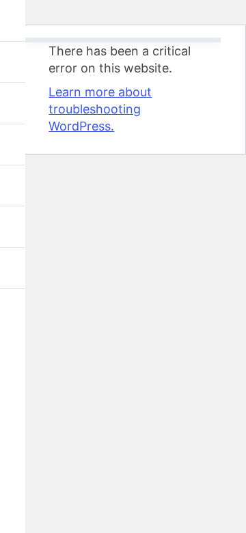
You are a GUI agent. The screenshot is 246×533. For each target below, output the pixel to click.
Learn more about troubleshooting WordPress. (100, 109)
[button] (15, 20)
